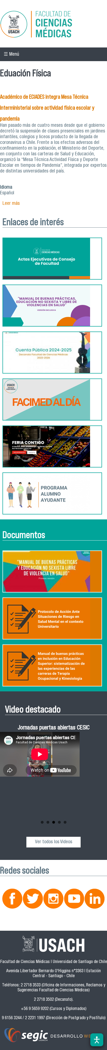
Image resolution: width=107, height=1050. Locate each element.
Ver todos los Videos (53, 842)
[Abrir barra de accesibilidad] (96, 1039)
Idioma (6, 187)
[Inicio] (53, 25)
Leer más (11, 203)
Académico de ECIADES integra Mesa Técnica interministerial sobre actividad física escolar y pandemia (47, 107)
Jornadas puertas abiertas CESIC (54, 728)
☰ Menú (11, 54)
